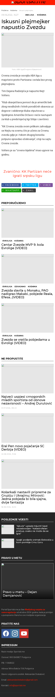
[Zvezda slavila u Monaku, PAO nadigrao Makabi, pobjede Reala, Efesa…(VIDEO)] (27, 268)
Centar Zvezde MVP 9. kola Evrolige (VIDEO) (22, 246)
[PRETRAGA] (52, 2)
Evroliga (7, 241)
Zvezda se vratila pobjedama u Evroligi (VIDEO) (25, 341)
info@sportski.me (17, 685)
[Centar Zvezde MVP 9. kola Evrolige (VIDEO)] (27, 223)
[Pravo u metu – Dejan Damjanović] (27, 581)
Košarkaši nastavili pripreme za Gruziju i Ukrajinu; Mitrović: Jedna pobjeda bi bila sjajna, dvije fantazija (26, 497)
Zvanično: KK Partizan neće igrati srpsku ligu (28, 173)
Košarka (18, 241)
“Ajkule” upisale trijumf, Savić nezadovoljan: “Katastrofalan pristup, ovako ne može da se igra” (32, 530)
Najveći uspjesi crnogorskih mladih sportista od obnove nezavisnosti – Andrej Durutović (26, 400)
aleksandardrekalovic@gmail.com (22, 680)
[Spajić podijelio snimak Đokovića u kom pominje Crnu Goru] (7, 543)
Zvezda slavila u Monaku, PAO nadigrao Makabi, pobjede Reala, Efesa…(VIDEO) (27, 294)
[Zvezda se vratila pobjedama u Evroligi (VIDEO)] (27, 318)
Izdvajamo (20, 286)
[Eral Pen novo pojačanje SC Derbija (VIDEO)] (27, 428)
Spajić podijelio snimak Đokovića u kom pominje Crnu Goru (34, 541)
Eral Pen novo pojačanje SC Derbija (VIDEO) (22, 447)
